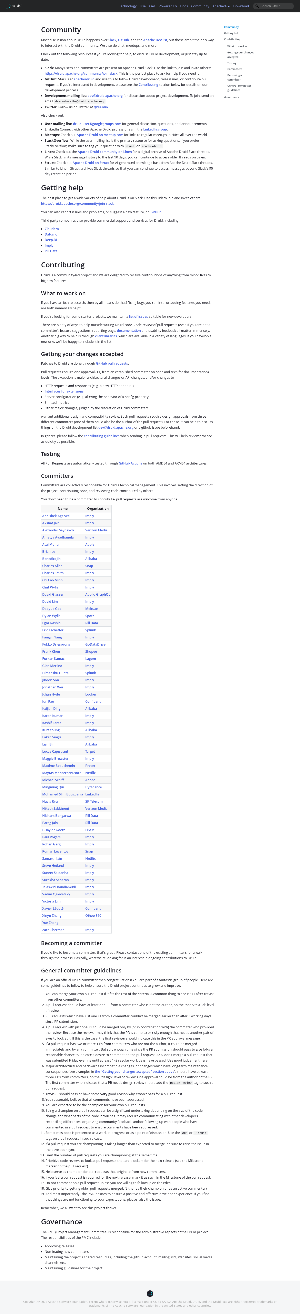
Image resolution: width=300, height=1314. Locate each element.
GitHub (123, 40)
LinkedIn (92, 794)
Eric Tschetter (52, 630)
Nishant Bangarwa (56, 815)
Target (90, 751)
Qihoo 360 (93, 915)
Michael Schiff (53, 780)
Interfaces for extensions (64, 391)
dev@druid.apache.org (105, 95)
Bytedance (93, 787)
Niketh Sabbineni (55, 808)
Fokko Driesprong (56, 644)
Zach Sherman (53, 930)
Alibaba (91, 558)
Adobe (90, 780)
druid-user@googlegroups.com (97, 124)
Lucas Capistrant (55, 751)
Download (241, 6)
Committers (234, 69)
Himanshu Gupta (55, 673)
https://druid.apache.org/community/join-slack (81, 73)
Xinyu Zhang (51, 915)
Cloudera (52, 229)
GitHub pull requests (112, 363)
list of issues (138, 316)
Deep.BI (51, 240)
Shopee (91, 651)
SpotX (89, 616)
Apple (89, 544)
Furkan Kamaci (53, 658)
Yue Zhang (50, 922)
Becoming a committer (234, 77)
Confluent (93, 701)
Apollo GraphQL (97, 594)
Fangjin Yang (52, 637)
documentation (129, 330)
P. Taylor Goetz (53, 830)
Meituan (91, 608)
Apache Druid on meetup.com (100, 135)
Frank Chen (51, 651)
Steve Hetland (53, 865)
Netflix (90, 773)
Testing (231, 63)
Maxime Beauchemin (58, 765)
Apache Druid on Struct (91, 162)
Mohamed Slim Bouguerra (62, 794)
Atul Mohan (51, 544)
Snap (89, 566)
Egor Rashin (51, 623)
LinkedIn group (155, 129)
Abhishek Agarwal (56, 516)
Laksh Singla (51, 737)
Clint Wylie (50, 587)
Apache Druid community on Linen (105, 151)
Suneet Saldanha (55, 872)
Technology (128, 6)
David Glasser (53, 594)
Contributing (148, 84)
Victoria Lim (51, 901)
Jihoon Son (50, 680)
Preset (90, 765)
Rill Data (51, 251)
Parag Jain (50, 823)
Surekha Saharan (55, 880)
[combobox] (273, 6)
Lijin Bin (48, 744)
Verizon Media (96, 530)
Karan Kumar (52, 715)
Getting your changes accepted (240, 55)
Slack (112, 40)
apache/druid (84, 79)
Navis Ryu (50, 801)
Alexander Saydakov (58, 530)
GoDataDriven (96, 644)
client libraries (106, 336)
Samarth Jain (52, 858)
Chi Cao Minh (52, 580)
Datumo (51, 234)
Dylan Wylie (51, 616)
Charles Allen (52, 566)
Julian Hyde (51, 694)
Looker (90, 694)
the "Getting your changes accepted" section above (134, 1071)
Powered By (168, 6)
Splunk (90, 630)
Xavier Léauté (52, 908)
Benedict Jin (51, 558)
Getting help (231, 33)
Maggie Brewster (55, 758)
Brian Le (48, 551)
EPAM (89, 830)
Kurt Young (51, 730)
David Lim (50, 601)
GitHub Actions (130, 463)
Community (200, 6)
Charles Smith (53, 573)
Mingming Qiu (53, 787)
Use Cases (148, 6)
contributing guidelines (102, 436)
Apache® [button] (219, 6)
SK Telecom (94, 801)
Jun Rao (48, 701)
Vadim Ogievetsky (56, 894)
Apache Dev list (155, 40)
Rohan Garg (51, 844)
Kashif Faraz (51, 723)
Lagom (90, 658)
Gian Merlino (52, 666)
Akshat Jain (51, 523)
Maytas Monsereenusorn (61, 773)
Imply (49, 245)
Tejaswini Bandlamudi (59, 887)
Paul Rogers (51, 837)
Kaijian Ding (51, 708)
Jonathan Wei (52, 687)
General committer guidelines (239, 88)
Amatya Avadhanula (58, 537)
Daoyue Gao (51, 608)
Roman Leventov (55, 851)
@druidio (101, 107)
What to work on (237, 46)
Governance (231, 97)
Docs (184, 6)
